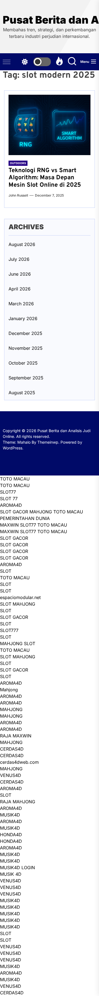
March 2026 (21, 303)
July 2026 (19, 259)
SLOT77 (8, 492)
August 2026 (22, 244)
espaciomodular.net (20, 597)
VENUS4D (10, 775)
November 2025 (26, 348)
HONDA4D (11, 834)
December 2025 (25, 333)
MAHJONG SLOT (17, 643)
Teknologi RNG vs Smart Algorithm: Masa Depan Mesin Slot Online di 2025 (45, 178)
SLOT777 (9, 630)
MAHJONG (11, 709)
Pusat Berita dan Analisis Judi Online (49, 20)
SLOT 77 (9, 498)
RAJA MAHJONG (17, 801)
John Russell (18, 195)
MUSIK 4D (10, 874)
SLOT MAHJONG (17, 604)
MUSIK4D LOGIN (17, 867)
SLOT (5, 571)
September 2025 (26, 378)
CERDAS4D (12, 749)
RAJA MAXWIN (15, 735)
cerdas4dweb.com (19, 762)
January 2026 (23, 318)
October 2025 (23, 363)
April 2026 (20, 289)
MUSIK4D (10, 815)
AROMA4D (11, 505)
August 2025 (22, 392)
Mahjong (9, 689)
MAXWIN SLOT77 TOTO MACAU (33, 525)
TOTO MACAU (15, 479)
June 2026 (20, 274)
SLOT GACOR (14, 538)
